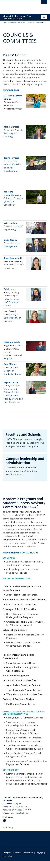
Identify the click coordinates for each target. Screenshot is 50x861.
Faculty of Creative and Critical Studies (12, 388)
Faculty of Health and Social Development (12, 167)
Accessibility (7, 856)
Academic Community (17, 23)
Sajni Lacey (10, 289)
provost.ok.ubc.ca (19, 813)
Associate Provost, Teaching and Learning (13, 133)
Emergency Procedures (12, 853)
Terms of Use (28, 853)
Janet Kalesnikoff (13, 258)
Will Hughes (10, 223)
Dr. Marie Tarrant (13, 96)
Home (5, 23)
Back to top (8, 827)
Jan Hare (8, 192)
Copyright (39, 853)
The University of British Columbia (18, 5)
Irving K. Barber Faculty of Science (12, 317)
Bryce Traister (11, 382)
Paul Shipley (10, 364)
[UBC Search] (44, 3)
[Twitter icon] (4, 821)
